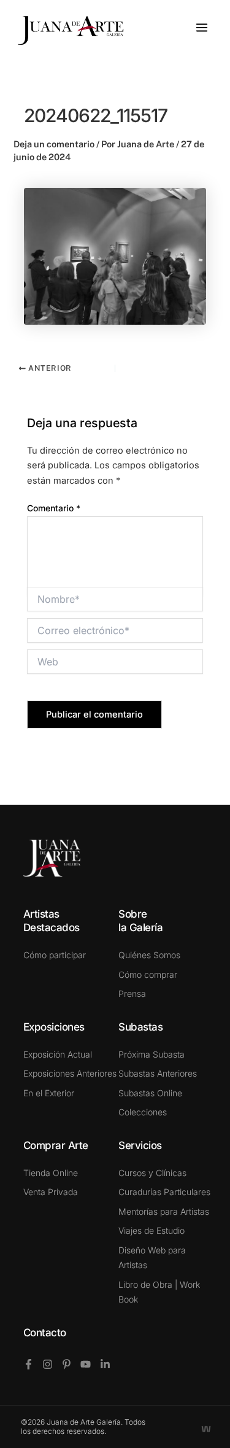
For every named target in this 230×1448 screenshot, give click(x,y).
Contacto (44, 1332)
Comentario (53, 508)
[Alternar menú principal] (202, 28)
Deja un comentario (53, 144)
